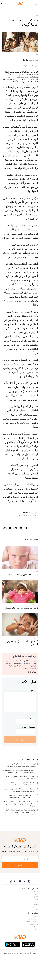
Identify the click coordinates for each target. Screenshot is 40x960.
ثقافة (36, 899)
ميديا (36, 902)
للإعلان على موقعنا (32, 921)
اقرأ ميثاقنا (32, 672)
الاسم (32, 717)
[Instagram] (11, 881)
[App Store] (28, 944)
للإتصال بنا (35, 927)
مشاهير (36, 907)
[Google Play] (12, 944)
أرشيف (36, 929)
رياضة (36, 904)
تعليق (33, 690)
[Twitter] (24, 881)
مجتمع (36, 896)
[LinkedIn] (15, 881)
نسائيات (35, 15)
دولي (36, 909)
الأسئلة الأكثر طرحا (33, 919)
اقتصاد (36, 894)
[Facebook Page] (29, 881)
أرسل (20, 865)
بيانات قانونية (34, 924)
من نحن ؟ (35, 916)
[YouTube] (20, 881)
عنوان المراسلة (28, 727)
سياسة (36, 891)
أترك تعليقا (20, 739)
